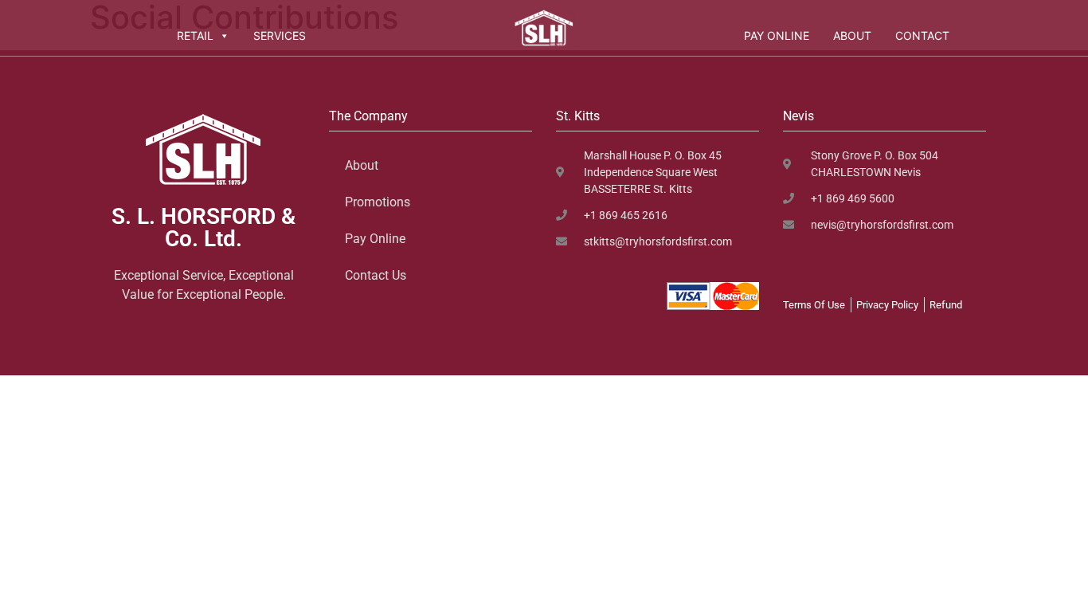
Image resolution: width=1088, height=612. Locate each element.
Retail (195, 35)
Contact (922, 35)
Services (279, 35)
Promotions (377, 202)
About (852, 35)
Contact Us (375, 275)
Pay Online (776, 35)
